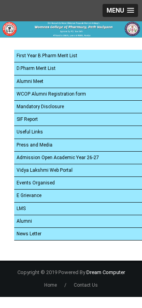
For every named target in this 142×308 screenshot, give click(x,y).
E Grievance (29, 195)
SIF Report (27, 119)
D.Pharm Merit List (36, 68)
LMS (21, 208)
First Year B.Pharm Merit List (47, 55)
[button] (120, 10)
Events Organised (36, 183)
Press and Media (34, 145)
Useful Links (30, 132)
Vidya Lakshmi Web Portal (45, 170)
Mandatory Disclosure (40, 106)
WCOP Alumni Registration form (51, 94)
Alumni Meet (30, 81)
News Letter (29, 234)
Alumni (24, 221)
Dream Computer (105, 272)
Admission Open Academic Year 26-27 (58, 157)
